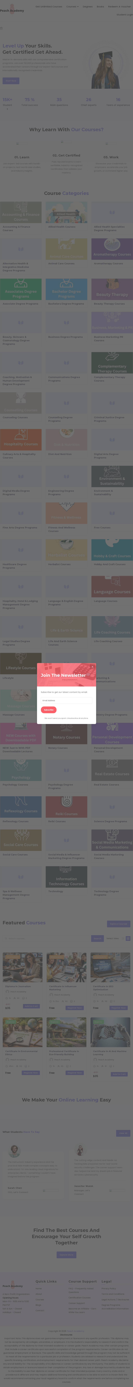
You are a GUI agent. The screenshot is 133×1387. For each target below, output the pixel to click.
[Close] (92, 666)
